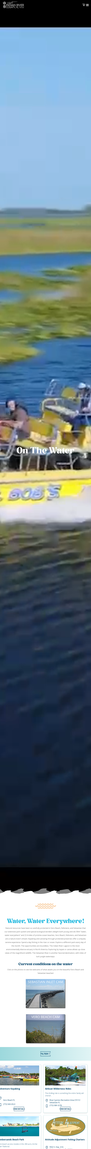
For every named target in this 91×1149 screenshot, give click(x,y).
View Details (19, 1109)
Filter (44, 1054)
